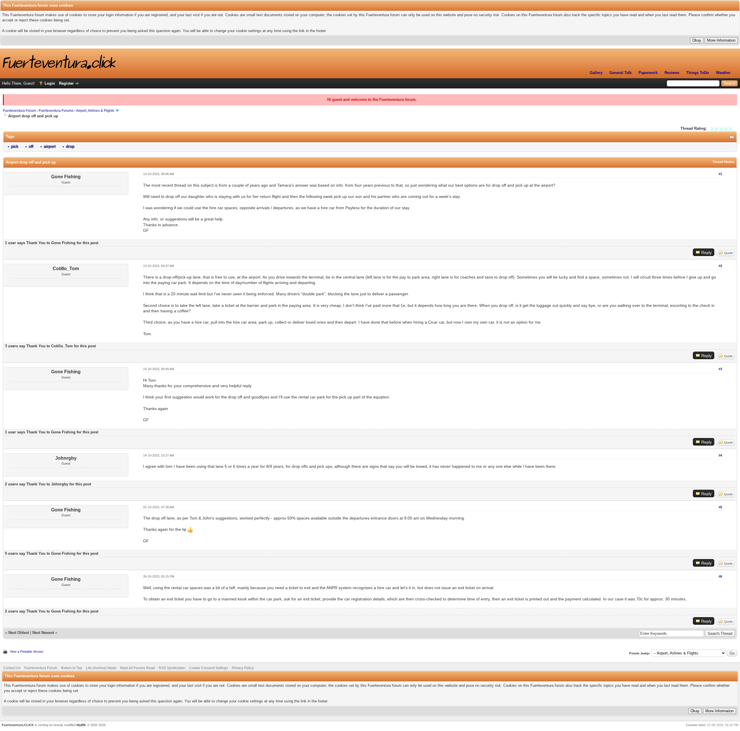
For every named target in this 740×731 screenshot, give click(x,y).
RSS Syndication (172, 668)
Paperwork (648, 72)
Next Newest (43, 632)
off (31, 146)
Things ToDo (697, 72)
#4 (720, 455)
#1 (720, 174)
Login (50, 83)
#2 (720, 266)
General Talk (620, 72)
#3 (720, 369)
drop (70, 146)
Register (66, 83)
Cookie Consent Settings (208, 668)
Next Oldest (18, 632)
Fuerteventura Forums (56, 111)
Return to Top (71, 668)
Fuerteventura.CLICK (18, 725)
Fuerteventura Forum (19, 111)
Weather (723, 72)
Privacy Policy (243, 668)
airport (50, 146)
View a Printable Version (26, 651)
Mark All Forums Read (137, 668)
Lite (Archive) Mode (101, 668)
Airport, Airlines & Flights (95, 111)
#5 (720, 507)
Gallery (596, 72)
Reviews (672, 72)
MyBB (81, 725)
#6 (720, 576)
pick (14, 146)
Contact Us (12, 668)
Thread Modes (723, 162)
